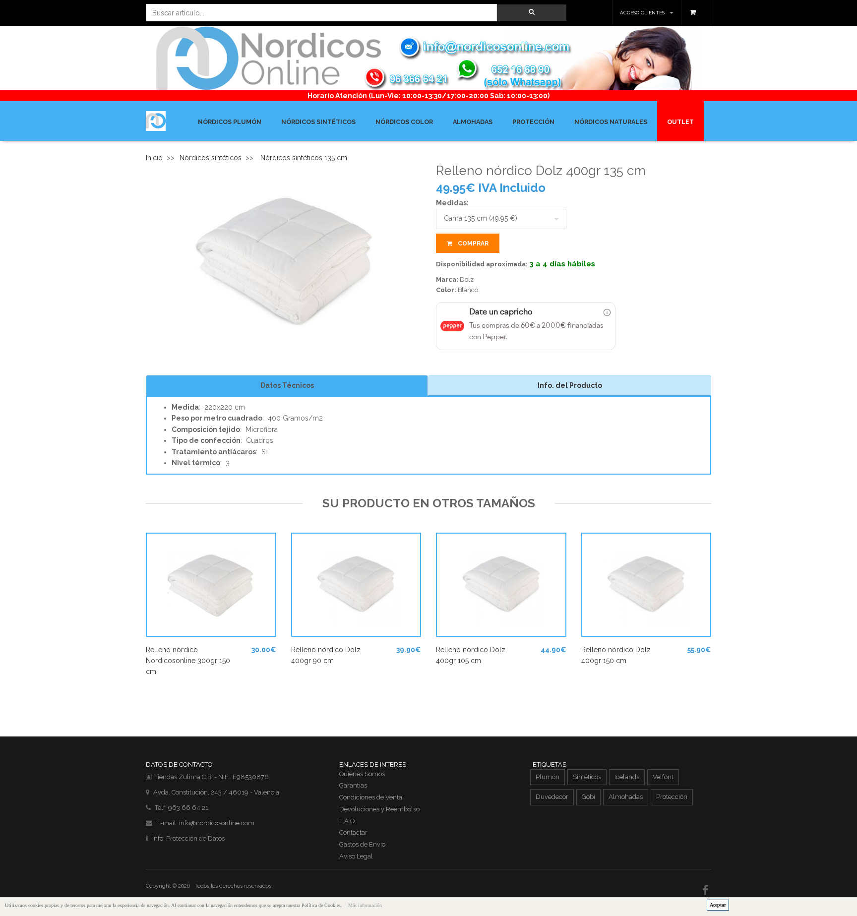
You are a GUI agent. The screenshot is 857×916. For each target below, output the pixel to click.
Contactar (353, 832)
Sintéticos (587, 777)
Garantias (353, 785)
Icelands (626, 777)
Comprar (472, 243)
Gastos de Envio (362, 844)
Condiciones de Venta (370, 797)
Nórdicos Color (404, 121)
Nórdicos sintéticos (318, 121)
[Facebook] (706, 890)
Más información (365, 905)
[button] (531, 12)
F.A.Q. (347, 821)
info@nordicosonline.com (216, 823)
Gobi (588, 796)
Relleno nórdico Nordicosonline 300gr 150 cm (188, 661)
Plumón (547, 777)
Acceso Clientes (642, 12)
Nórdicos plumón (229, 121)
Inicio (154, 158)
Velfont (663, 777)
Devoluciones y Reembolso (379, 809)
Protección (533, 121)
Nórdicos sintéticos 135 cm (303, 158)
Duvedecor (552, 796)
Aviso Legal (356, 856)
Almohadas (472, 121)
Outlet (680, 121)
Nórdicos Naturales (610, 121)
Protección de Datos (195, 838)
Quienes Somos (362, 774)
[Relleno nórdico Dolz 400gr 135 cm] (283, 262)
